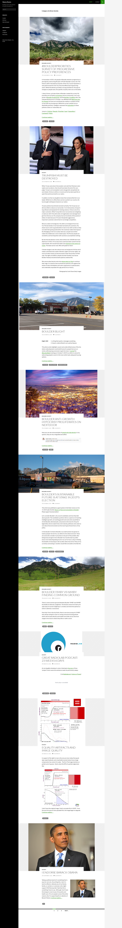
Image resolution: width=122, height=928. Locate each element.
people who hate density (69, 432)
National (45, 277)
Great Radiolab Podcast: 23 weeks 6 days (60, 659)
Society (49, 63)
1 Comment (58, 75)
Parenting (45, 693)
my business (58, 95)
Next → (67, 910)
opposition (71, 105)
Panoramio (4, 34)
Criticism (49, 111)
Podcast (53, 693)
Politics (52, 121)
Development (53, 364)
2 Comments (58, 181)
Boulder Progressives (53, 97)
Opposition (71, 111)
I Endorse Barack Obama (60, 872)
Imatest (4, 18)
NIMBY (51, 449)
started (72, 351)
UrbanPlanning (63, 364)
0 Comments (56, 663)
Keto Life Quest (5, 22)
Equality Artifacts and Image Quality (59, 749)
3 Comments (57, 598)
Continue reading (47, 117)
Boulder (44, 63)
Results (55, 111)
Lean (65, 111)
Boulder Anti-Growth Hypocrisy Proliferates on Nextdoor (61, 422)
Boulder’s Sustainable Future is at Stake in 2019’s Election (61, 497)
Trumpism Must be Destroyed (55, 177)
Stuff (90, 1)
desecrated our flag (67, 261)
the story (70, 668)
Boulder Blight (53, 331)
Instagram (4, 32)
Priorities (61, 111)
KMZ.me (4, 20)
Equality (45, 818)
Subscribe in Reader (6, 40)
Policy (51, 113)
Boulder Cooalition (69, 97)
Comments (45, 113)
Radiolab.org (67, 674)
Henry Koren (6, 2)
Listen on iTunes (76, 674)
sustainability (59, 551)
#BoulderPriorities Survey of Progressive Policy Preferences (58, 69)
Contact (97, 1)
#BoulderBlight (46, 353)
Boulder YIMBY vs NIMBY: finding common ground (61, 593)
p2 (43, 903)
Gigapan (4, 30)
